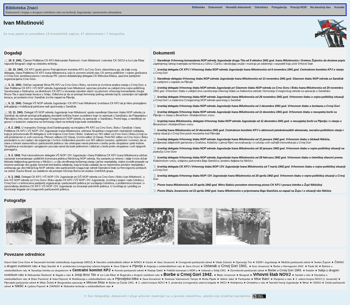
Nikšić (19, 286)
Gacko (150, 262)
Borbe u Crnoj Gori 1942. (189, 274)
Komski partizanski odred (129, 270)
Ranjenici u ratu (283, 279)
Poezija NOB (298, 7)
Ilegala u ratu (63, 275)
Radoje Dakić (155, 270)
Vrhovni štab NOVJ (272, 274)
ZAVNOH (55, 286)
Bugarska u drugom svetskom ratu (140, 275)
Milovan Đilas (96, 282)
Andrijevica (237, 282)
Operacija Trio (244, 262)
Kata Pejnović (60, 279)
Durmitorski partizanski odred (247, 270)
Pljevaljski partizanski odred (20, 282)
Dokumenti (215, 7)
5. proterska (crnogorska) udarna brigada (192, 282)
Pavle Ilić (313, 266)
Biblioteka (198, 7)
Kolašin (310, 270)
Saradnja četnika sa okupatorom (50, 270)
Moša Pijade (209, 279)
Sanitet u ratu (303, 275)
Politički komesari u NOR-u (182, 270)
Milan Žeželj (47, 282)
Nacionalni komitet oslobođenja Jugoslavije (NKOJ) (63, 262)
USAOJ (317, 282)
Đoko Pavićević (40, 279)
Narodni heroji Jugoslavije (284, 282)
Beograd (244, 275)
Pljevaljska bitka (127, 279)
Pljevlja (138, 266)
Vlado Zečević (224, 262)
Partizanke (244, 279)
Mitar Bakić (262, 278)
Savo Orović (193, 266)
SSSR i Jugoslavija (267, 262)
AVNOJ (138, 262)
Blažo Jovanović (226, 275)
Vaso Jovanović (166, 262)
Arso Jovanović (261, 266)
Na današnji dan (320, 7)
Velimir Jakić (227, 279)
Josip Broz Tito (86, 275)
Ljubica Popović (37, 286)
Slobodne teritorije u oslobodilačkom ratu (87, 286)
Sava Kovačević (152, 279)
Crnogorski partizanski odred (196, 262)
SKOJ (223, 282)
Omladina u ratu (256, 282)
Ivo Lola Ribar (108, 275)
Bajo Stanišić (49, 266)
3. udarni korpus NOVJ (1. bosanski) (316, 279)
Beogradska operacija (70, 282)
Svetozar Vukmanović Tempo (182, 279)
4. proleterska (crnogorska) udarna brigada (85, 266)
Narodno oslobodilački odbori (113, 262)
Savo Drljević (121, 266)
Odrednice (261, 7)
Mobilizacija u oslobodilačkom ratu (92, 279)
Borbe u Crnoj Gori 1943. (285, 270)
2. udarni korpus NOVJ (151, 282)
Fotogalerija (279, 7)
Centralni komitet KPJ (92, 270)
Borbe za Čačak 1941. (122, 282)
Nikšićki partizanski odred (296, 262)
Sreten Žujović (322, 262)
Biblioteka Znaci (22, 8)
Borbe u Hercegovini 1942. (289, 266)
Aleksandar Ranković (40, 275)
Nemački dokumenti (238, 7)
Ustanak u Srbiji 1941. (214, 270)
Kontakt (339, 7)
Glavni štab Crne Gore (17, 262)
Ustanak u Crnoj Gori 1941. (226, 266)
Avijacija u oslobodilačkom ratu (165, 266)
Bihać (306, 282)
